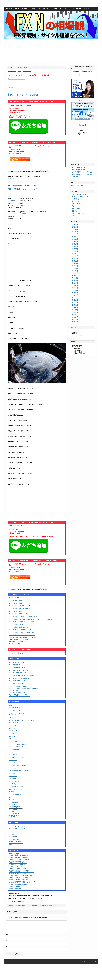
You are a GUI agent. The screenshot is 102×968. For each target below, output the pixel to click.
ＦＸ (28, 905)
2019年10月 (75, 236)
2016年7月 (75, 302)
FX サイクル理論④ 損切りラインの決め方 (19, 608)
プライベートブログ (77, 205)
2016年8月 (75, 300)
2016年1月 (75, 312)
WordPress (87, 961)
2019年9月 (75, 238)
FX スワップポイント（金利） (16, 714)
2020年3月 (75, 228)
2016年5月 (75, 306)
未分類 (73, 215)
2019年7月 (75, 241)
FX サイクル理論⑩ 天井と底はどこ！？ (19, 624)
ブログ (73, 206)
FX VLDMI (11, 811)
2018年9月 (75, 258)
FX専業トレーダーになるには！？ (17, 713)
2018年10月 (75, 256)
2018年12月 (75, 253)
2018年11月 (75, 255)
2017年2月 (75, 290)
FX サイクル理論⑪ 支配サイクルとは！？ (19, 627)
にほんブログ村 (11, 87)
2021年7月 (75, 224)
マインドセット (88, 8)
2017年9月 (75, 278)
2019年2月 (75, 250)
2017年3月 (75, 289)
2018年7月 (75, 261)
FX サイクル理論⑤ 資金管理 (16, 611)
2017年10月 (75, 277)
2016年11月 (75, 295)
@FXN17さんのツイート (77, 185)
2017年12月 (75, 273)
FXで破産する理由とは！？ (15, 808)
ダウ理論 (46, 905)
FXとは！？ (12, 705)
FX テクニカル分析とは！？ (16, 707)
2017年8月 (75, 280)
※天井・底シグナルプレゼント (80, 194)
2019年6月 (75, 243)
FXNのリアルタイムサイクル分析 (17, 905)
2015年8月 (75, 321)
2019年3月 (75, 248)
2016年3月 (75, 309)
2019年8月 (75, 239)
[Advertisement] (51, 52)
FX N (19, 71)
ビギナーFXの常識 (76, 8)
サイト (7, 946)
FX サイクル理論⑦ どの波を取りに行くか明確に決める (23, 616)
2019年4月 (75, 246)
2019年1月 (75, 251)
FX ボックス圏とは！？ (15, 809)
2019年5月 (75, 244)
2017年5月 (75, 285)
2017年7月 (75, 282)
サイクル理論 (41, 905)
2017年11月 (75, 275)
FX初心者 (74, 198)
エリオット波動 (33, 905)
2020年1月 (75, 231)
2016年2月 (75, 311)
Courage (94, 961)
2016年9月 (75, 299)
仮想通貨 (32, 8)
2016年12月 (75, 294)
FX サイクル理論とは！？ (15, 597)
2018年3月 (75, 268)
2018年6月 (75, 263)
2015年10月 (75, 317)
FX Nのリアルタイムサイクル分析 (60, 8)
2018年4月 (75, 267)
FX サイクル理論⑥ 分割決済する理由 (18, 613)
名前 (7, 934)
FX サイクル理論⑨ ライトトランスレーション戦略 (21, 621)
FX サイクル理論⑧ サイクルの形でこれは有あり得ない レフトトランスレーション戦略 (31, 619)
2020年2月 (75, 229)
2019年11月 (75, 234)
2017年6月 (75, 283)
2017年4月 (75, 287)
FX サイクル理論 (43, 8)
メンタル (74, 210)
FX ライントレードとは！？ (16, 710)
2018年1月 (75, 272)
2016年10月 (75, 297)
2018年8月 (75, 260)
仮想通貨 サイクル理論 (21, 8)
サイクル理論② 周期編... (78, 167)
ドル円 (50, 905)
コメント (8, 919)
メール (8, 940)
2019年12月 (75, 233)
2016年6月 (75, 304)
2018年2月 (75, 270)
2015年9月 (75, 319)
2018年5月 (75, 265)
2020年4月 (75, 226)
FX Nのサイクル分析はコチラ (16, 653)
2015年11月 (75, 316)
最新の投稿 (9, 8)
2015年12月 (75, 314)
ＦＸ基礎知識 (75, 200)
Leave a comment (27, 71)
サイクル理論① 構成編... (78, 169)
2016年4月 (75, 307)
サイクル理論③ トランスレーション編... (82, 172)
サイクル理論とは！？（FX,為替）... (81, 171)
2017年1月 (75, 292)
